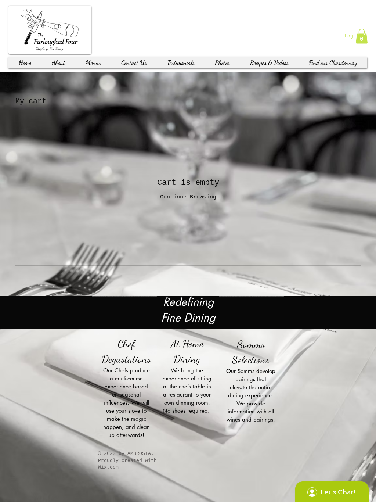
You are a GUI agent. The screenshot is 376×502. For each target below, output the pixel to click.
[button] (361, 36)
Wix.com (108, 467)
